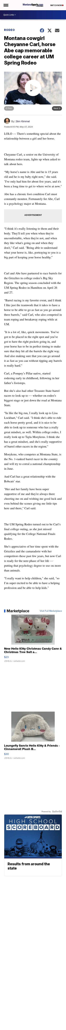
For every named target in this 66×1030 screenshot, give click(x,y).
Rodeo (9, 30)
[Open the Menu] (6, 5)
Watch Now (56, 5)
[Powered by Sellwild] (57, 811)
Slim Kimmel (23, 121)
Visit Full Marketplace (51, 611)
